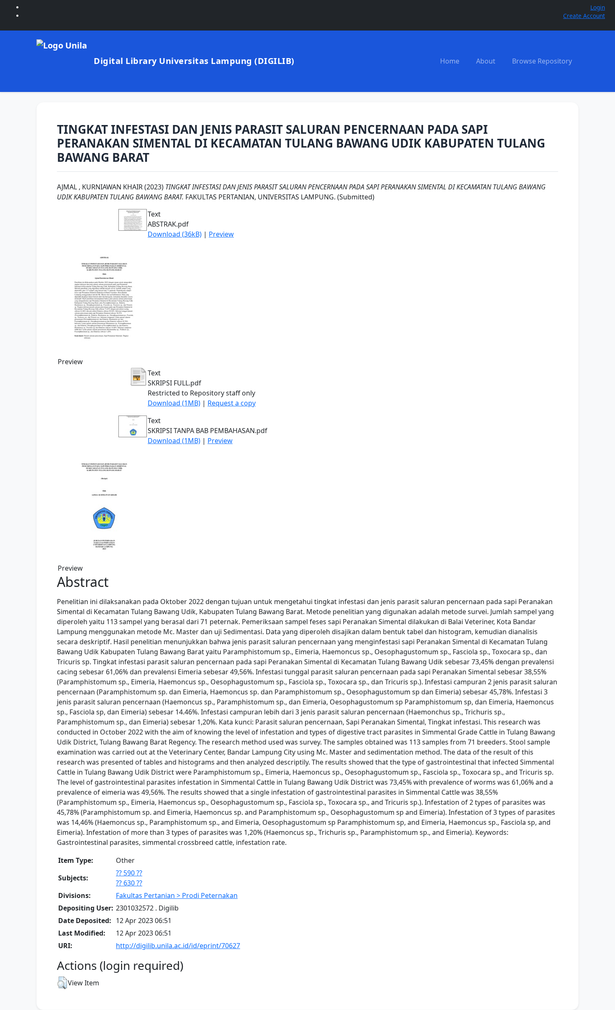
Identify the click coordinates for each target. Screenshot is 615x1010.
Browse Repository (542, 61)
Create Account (584, 16)
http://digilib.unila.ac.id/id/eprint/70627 (178, 945)
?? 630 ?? (129, 883)
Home (449, 61)
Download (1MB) (174, 403)
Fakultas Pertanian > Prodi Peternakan (177, 895)
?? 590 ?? (129, 872)
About (485, 61)
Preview (221, 234)
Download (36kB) (175, 234)
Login (597, 7)
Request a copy (232, 403)
